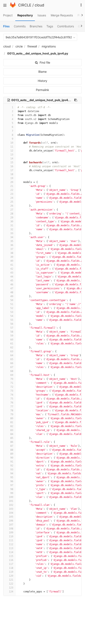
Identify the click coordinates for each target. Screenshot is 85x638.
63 (11, 351)
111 (11, 540)
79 (11, 414)
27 (11, 209)
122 (11, 583)
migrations (49, 46)
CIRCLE (24, 5)
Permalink (42, 90)
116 (11, 560)
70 (11, 379)
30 (11, 221)
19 (11, 178)
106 (11, 520)
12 (11, 150)
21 (11, 186)
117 (11, 564)
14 (11, 158)
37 (11, 249)
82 (11, 426)
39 (11, 256)
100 (11, 497)
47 (11, 288)
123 (11, 587)
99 (11, 493)
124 (11, 591)
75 (11, 398)
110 (11, 536)
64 (11, 355)
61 (11, 343)
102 (11, 505)
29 (11, 217)
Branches (36, 26)
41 (11, 264)
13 (11, 154)
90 (11, 457)
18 (11, 174)
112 (11, 544)
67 (11, 367)
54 (11, 316)
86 (11, 442)
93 (11, 469)
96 (11, 481)
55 (11, 319)
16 (11, 166)
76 (11, 402)
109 (11, 532)
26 (11, 205)
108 (11, 528)
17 (11, 170)
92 (11, 465)
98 (11, 489)
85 (11, 438)
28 (11, 213)
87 (11, 445)
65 (11, 359)
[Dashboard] (13, 6)
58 (11, 331)
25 (11, 201)
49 (11, 296)
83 (11, 430)
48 (11, 292)
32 (11, 229)
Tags (49, 26)
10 (11, 142)
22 (11, 190)
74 (11, 394)
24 (11, 197)
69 (11, 375)
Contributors (65, 26)
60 (11, 339)
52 (11, 308)
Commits (20, 26)
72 (11, 386)
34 (11, 237)
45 (11, 280)
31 (11, 225)
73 (11, 390)
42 (11, 268)
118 (11, 568)
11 (11, 146)
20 (11, 182)
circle (19, 46)
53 (11, 312)
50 (11, 300)
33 (11, 233)
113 (11, 548)
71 (11, 382)
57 (11, 327)
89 (11, 453)
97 (11, 485)
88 (11, 449)
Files (6, 26)
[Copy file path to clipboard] (75, 100)
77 (11, 406)
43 (11, 272)
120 (11, 575)
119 (11, 571)
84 (11, 434)
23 (11, 193)
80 (11, 418)
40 (11, 260)
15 (11, 162)
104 (11, 512)
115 (11, 556)
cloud (39, 5)
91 (11, 461)
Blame (42, 71)
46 (11, 284)
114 (11, 552)
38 (11, 253)
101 (11, 501)
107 (11, 524)
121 (11, 579)
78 (11, 410)
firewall (32, 46)
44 (11, 276)
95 (11, 477)
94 (11, 473)
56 (11, 323)
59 (11, 335)
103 (11, 508)
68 (11, 371)
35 (11, 241)
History (42, 80)
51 (11, 304)
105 (11, 516)
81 (11, 422)
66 (11, 363)
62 (11, 347)
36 (11, 245)
